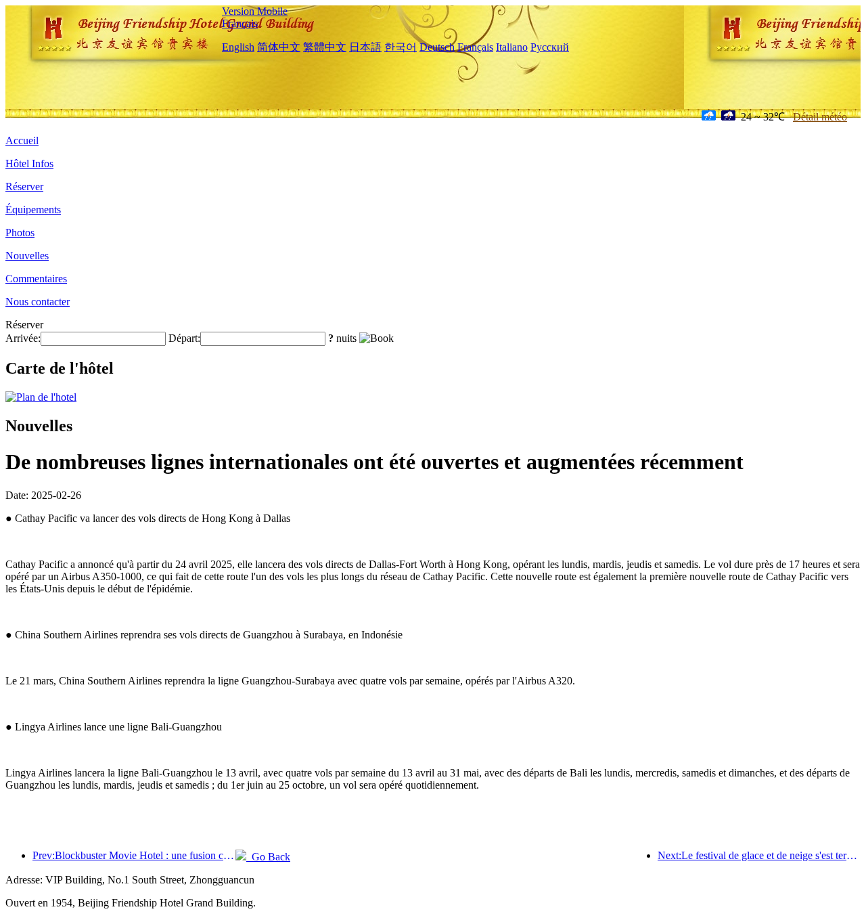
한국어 (400, 47)
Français (240, 23)
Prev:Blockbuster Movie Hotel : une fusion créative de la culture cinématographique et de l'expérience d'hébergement (133, 855)
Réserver (24, 186)
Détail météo (820, 117)
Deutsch (437, 47)
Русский (549, 47)
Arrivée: (23, 338)
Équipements (33, 209)
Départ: (184, 338)
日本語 (365, 47)
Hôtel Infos (29, 163)
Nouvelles (27, 255)
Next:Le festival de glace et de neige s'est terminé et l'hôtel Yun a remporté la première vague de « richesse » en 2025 (759, 855)
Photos (20, 232)
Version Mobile (255, 11)
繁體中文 (324, 47)
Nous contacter (37, 301)
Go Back (268, 856)
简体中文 (278, 47)
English (238, 47)
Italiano (512, 47)
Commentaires (36, 278)
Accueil (22, 140)
